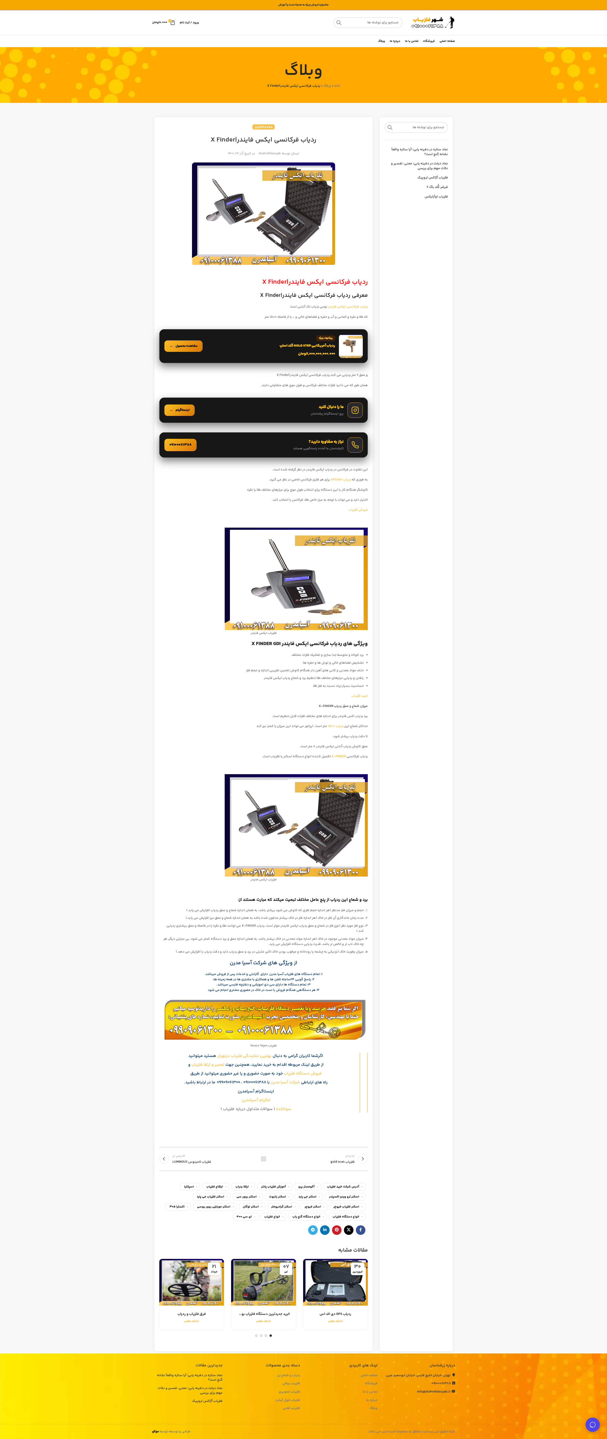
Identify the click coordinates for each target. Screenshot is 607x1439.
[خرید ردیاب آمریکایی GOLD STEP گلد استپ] (264, 346)
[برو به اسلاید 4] (256, 1335)
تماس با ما (370, 1392)
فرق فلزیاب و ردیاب (191, 1314)
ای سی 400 (244, 1216)
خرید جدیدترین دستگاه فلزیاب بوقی (263, 1314)
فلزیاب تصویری (289, 1392)
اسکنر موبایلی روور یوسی (213, 1206)
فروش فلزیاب (358, 510)
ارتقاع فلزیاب (214, 1186)
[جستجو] (338, 22)
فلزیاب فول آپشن (287, 1400)
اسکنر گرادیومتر (281, 1206)
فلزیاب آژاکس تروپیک (432, 178)
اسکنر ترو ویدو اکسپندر (344, 1196)
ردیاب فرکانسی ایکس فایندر (348, 306)
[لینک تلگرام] (313, 1230)
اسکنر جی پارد (307, 1196)
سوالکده (283, 1109)
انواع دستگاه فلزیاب (346, 1216)
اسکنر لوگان (251, 1206)
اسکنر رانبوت (277, 1196)
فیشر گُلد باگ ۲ (437, 187)
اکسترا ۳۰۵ (177, 1206)
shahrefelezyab (270, 153)
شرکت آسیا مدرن (285, 1082)
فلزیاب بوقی (291, 1383)
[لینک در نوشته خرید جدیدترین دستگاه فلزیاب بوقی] (263, 1282)
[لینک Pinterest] (337, 1230)
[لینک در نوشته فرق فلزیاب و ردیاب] (191, 1282)
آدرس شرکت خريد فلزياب (343, 1186)
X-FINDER (339, 756)
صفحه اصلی (369, 1375)
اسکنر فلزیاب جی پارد (210, 1196)
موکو (155, 1431)
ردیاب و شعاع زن (263, 127)
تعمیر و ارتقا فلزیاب (207, 1065)
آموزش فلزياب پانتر (273, 1186)
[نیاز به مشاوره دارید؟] (264, 445)
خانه (337, 86)
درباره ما (372, 1400)
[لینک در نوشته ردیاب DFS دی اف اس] (335, 1282)
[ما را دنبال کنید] (264, 410)
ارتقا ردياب (242, 1186)
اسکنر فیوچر (313, 1206)
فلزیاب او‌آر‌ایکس (436, 197)
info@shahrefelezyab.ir (434, 1391)
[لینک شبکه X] (348, 1230)
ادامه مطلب (335, 1321)
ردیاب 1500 (335, 726)
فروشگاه (371, 1383)
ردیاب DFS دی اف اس (335, 1314)
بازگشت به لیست (263, 1159)
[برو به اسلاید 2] (266, 1335)
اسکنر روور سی (247, 1196)
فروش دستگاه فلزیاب (303, 1073)
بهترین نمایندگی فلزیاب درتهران (244, 1056)
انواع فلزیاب (272, 1216)
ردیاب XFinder (341, 479)
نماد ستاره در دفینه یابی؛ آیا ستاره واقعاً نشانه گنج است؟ (419, 152)
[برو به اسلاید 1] (271, 1335)
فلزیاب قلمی (291, 1408)
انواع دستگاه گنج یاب (306, 1216)
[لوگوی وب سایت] (431, 22)
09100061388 (441, 1383)
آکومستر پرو (306, 1186)
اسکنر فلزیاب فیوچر (346, 1206)
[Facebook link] (360, 1230)
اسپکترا (189, 1186)
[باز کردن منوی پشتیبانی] (593, 1425)
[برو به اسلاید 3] (261, 1335)
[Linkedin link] (325, 1230)
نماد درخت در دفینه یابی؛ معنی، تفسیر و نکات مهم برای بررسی (419, 166)
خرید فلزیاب (359, 696)
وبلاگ (327, 86)
